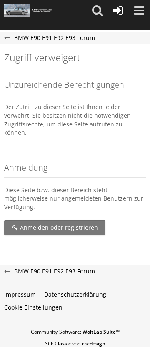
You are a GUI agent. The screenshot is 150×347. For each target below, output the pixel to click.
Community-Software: (75, 331)
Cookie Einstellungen (33, 307)
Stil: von (75, 343)
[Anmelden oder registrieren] (118, 10)
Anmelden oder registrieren (58, 227)
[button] (97, 10)
